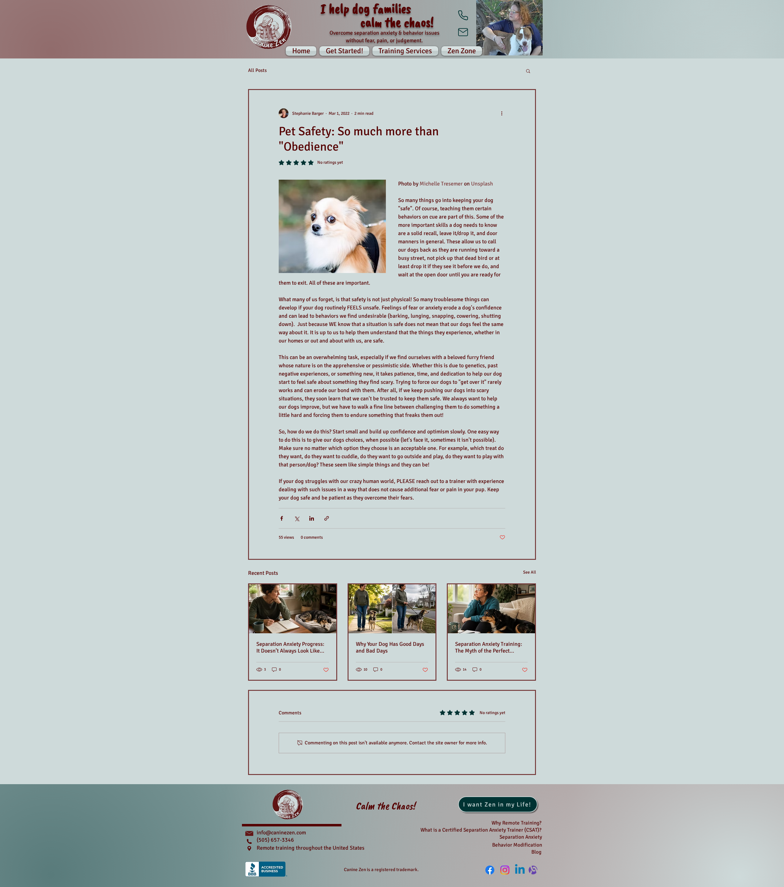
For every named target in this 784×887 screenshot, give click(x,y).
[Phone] (463, 15)
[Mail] (463, 32)
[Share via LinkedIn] (312, 518)
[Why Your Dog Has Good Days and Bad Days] (392, 608)
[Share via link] (327, 518)
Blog (536, 852)
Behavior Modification (517, 845)
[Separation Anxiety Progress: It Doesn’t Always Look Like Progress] (292, 608)
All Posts (257, 70)
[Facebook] (490, 870)
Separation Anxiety (520, 837)
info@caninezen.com (281, 832)
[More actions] (501, 113)
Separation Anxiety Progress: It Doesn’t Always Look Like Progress (290, 647)
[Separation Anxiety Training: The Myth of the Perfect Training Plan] (491, 608)
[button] (461, 51)
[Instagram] (505, 870)
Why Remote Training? (516, 823)
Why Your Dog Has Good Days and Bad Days (390, 647)
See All (529, 572)
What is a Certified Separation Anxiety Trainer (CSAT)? (480, 830)
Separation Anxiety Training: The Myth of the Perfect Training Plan (488, 647)
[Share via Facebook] (282, 518)
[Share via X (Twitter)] (297, 518)
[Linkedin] (520, 870)
